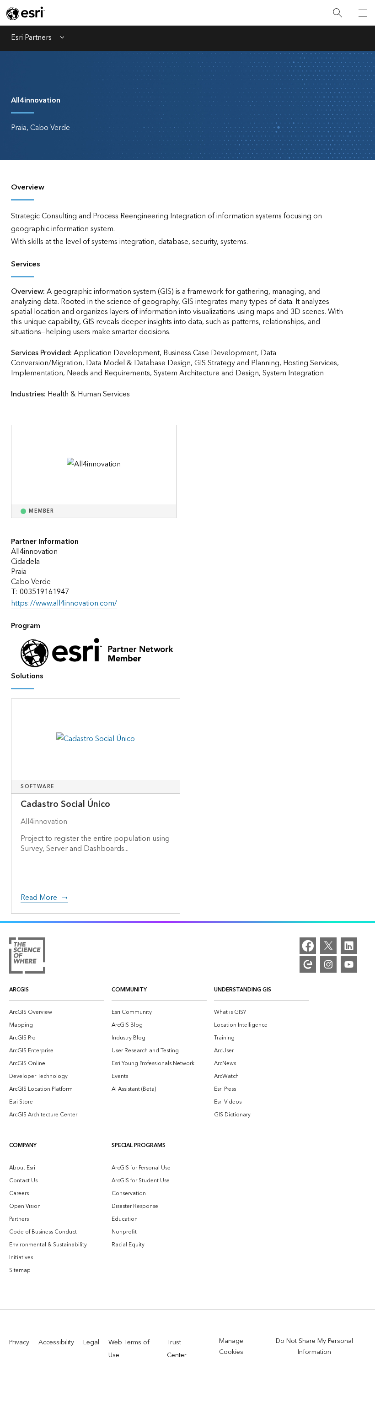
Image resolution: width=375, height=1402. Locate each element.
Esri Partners (31, 38)
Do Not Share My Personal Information (314, 1347)
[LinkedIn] (349, 945)
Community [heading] (129, 990)
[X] (328, 945)
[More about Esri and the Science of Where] (27, 957)
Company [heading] (23, 1145)
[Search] (337, 13)
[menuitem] (56, 1011)
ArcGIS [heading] (19, 990)
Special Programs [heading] (139, 1145)
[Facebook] (308, 945)
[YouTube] (349, 964)
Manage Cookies (231, 1347)
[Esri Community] (308, 964)
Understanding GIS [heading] (242, 990)
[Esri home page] (25, 13)
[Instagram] (328, 964)
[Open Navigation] (362, 13)
